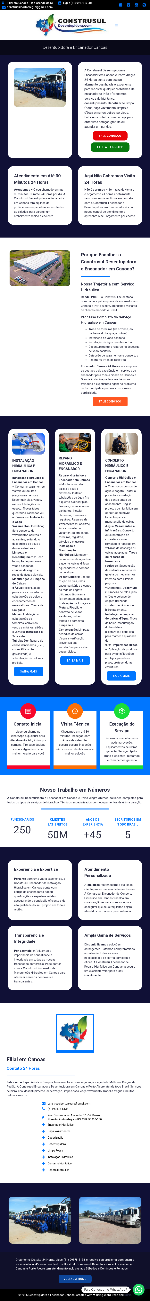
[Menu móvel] (116, 25)
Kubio (128, 1295)
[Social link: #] (121, 5)
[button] (139, 1290)
